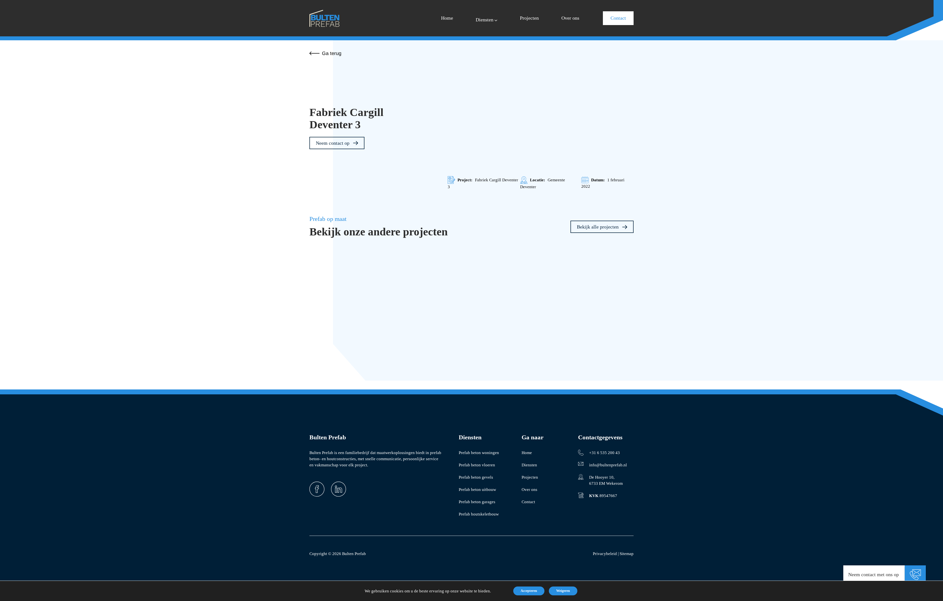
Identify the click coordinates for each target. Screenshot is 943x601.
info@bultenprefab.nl (608, 465)
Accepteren (529, 591)
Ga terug (331, 53)
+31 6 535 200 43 (604, 452)
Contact (528, 502)
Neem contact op (333, 143)
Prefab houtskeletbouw (479, 514)
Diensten (529, 465)
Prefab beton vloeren (477, 465)
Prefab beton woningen (479, 452)
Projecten (530, 477)
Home (527, 452)
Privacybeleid (605, 553)
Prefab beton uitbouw (477, 489)
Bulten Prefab (354, 553)
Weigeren (563, 591)
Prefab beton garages (477, 502)
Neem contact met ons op (873, 574)
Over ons (529, 489)
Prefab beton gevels (476, 477)
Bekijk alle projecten (598, 226)
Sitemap (627, 553)
